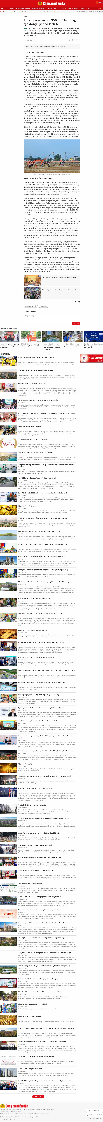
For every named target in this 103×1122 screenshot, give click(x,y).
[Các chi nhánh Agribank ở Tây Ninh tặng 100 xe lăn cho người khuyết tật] (8, 1045)
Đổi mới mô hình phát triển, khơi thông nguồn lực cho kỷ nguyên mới (41, 979)
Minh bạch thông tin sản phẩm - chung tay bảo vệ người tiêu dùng (43, 642)
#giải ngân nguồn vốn (30, 306)
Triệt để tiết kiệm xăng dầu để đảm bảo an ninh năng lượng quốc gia (64, 12)
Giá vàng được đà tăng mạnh (28, 506)
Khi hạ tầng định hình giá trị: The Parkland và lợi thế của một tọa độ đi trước (43, 818)
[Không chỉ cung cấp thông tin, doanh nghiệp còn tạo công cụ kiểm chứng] (8, 548)
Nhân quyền (8, 12)
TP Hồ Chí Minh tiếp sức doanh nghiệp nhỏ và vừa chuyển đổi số (39, 897)
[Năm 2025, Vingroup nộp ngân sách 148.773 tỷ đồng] (8, 456)
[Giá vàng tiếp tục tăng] (8, 768)
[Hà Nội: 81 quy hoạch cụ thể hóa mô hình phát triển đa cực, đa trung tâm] (8, 522)
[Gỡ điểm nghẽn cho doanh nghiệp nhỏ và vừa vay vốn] (73, 336)
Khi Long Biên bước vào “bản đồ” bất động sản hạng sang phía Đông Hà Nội (43, 938)
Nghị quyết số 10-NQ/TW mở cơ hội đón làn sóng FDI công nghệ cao (41, 708)
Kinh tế (26, 16)
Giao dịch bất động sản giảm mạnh (30, 884)
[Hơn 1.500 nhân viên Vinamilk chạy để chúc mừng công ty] (8, 482)
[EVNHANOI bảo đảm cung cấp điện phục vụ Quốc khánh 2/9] (31, 336)
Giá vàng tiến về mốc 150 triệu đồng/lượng (32, 630)
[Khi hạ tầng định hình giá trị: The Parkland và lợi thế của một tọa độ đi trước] (8, 822)
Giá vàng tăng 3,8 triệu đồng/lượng (30, 1016)
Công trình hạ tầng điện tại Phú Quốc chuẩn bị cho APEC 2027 (39, 833)
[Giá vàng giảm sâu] (8, 1099)
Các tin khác (6, 354)
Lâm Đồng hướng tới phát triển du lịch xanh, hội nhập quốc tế (38, 400)
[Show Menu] (2, 9)
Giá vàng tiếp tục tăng (25, 764)
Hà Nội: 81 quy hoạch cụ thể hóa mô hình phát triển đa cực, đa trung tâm (42, 518)
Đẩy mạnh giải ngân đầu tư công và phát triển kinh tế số (59, 290)
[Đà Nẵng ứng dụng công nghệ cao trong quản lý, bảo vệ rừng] (8, 698)
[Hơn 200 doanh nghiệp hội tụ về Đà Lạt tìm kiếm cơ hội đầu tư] (8, 725)
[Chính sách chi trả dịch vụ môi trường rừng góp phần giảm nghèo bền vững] (8, 586)
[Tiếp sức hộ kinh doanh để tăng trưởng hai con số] (8, 849)
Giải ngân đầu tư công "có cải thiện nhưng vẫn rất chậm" (59, 277)
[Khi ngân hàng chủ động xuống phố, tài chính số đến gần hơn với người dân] (9, 336)
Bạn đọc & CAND (85, 8)
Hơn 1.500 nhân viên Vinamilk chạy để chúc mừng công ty (37, 478)
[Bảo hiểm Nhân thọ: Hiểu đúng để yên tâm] (8, 387)
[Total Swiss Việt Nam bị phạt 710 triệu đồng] (8, 443)
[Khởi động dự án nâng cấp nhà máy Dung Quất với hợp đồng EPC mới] (8, 560)
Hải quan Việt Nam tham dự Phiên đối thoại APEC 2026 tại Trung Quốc (41, 682)
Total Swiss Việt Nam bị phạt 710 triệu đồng (32, 439)
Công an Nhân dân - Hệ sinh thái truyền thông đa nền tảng (51, 3)
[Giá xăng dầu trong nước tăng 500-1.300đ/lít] (8, 1008)
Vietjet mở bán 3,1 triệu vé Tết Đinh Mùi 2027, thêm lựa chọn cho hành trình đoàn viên (47, 413)
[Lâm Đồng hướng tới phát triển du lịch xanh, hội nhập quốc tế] (8, 404)
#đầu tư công (43, 306)
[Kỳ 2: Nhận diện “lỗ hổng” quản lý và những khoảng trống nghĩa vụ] (8, 861)
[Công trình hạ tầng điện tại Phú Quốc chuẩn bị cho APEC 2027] (8, 837)
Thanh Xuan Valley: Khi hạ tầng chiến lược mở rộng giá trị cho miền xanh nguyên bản (46, 1028)
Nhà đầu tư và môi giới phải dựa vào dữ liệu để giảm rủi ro (37, 370)
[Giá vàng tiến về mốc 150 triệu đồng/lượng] (8, 634)
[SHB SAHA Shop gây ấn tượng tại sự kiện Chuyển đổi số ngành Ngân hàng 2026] (8, 1085)
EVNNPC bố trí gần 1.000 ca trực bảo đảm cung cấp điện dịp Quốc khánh (42, 493)
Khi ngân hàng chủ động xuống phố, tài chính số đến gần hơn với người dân (9, 346)
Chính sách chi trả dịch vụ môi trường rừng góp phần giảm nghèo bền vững (43, 582)
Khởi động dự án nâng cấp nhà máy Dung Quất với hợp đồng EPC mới (41, 556)
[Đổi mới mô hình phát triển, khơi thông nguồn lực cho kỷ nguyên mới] (8, 983)
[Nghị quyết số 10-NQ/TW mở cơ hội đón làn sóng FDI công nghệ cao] (8, 711)
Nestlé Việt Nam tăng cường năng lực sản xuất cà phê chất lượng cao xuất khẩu (44, 776)
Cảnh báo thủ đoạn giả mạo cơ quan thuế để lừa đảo (36, 1056)
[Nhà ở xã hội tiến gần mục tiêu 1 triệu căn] (8, 809)
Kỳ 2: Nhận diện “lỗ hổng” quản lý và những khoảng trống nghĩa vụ (40, 857)
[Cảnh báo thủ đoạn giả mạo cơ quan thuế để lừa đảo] (8, 1060)
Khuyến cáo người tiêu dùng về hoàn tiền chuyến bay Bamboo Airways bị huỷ (44, 966)
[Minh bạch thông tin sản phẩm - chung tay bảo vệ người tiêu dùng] (8, 646)
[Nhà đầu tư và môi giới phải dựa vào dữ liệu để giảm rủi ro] (8, 374)
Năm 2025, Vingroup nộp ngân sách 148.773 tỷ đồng (35, 452)
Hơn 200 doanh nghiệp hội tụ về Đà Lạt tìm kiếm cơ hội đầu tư (39, 721)
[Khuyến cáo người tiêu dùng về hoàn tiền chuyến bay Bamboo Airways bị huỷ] (8, 969)
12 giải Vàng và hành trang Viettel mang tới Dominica (36, 357)
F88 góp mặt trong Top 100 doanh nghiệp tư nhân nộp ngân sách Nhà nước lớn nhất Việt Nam (46, 466)
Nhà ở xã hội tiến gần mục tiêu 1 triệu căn (32, 805)
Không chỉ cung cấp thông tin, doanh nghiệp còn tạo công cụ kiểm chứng (42, 544)
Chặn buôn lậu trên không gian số (29, 426)
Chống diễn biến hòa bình (23, 8)
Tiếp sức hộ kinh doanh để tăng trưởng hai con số (35, 845)
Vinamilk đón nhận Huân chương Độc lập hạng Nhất (35, 788)
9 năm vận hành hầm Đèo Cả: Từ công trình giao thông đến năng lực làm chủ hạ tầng (46, 670)
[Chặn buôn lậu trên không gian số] (8, 430)
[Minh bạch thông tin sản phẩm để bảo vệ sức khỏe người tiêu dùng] (8, 617)
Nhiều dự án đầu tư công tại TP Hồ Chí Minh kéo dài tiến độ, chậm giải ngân (46, 46)
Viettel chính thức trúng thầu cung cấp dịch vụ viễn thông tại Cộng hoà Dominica (45, 751)
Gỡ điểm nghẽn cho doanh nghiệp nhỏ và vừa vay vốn (71, 345)
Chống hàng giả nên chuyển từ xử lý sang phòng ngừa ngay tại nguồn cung (43, 570)
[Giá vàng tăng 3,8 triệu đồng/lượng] (8, 1020)
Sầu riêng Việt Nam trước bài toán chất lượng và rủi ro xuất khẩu (39, 992)
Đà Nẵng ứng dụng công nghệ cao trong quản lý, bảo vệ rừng (38, 695)
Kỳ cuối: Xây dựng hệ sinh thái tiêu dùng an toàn (34, 598)
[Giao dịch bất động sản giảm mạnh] (8, 887)
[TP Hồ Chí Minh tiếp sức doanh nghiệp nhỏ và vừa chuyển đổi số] (8, 900)
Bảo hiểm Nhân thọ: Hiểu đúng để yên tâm (32, 383)
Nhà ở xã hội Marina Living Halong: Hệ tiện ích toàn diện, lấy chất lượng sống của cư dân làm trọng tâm (51, 346)
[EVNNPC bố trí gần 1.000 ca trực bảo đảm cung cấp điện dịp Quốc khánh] (8, 497)
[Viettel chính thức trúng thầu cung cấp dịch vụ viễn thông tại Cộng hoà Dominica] (8, 755)
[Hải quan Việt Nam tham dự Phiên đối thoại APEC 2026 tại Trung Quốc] (8, 686)
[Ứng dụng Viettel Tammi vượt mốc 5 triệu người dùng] (8, 874)
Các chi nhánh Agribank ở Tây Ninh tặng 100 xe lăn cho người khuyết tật (42, 1041)
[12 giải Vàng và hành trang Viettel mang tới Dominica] (8, 361)
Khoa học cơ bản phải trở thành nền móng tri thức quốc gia (29, 12)
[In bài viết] (72, 40)
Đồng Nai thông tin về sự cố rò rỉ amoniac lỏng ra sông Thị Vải (39, 531)
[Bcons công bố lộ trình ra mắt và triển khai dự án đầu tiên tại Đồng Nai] (8, 927)
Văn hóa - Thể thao (73, 8)
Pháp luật (56, 8)
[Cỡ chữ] (69, 40)
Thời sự (11, 8)
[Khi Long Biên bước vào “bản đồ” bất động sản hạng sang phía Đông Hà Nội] (8, 941)
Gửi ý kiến (76, 323)
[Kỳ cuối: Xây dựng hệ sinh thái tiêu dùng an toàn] (8, 602)
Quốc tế (63, 8)
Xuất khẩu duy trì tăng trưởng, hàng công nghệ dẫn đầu (36, 657)
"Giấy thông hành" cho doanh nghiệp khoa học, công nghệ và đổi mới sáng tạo (44, 953)
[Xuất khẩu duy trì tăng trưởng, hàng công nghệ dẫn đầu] (8, 661)
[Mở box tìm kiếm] (97, 8)
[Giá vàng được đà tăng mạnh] (8, 510)
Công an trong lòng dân (39, 8)
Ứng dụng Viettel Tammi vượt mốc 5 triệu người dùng (36, 870)
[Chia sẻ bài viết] (66, 40)
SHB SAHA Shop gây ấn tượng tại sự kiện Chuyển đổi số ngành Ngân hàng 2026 (44, 1081)
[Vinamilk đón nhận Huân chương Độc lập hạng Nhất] (8, 792)
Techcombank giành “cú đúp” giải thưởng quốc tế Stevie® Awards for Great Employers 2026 (43, 1109)
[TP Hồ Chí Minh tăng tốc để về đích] (8, 1072)
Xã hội (50, 8)
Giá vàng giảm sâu (24, 1096)
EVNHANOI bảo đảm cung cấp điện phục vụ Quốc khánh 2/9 (30, 345)
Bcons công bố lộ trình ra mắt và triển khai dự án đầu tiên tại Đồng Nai (42, 923)
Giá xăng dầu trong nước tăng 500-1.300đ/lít (33, 1004)
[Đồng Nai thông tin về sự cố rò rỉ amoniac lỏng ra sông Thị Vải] (8, 535)
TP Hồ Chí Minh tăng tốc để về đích (30, 1069)
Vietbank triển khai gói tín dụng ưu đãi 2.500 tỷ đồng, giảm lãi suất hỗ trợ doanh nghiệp (45, 737)
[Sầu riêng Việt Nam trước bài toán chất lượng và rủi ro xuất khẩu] (8, 996)
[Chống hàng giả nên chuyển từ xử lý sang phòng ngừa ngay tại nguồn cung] (8, 573)
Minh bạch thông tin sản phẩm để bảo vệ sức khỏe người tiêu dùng (40, 613)
